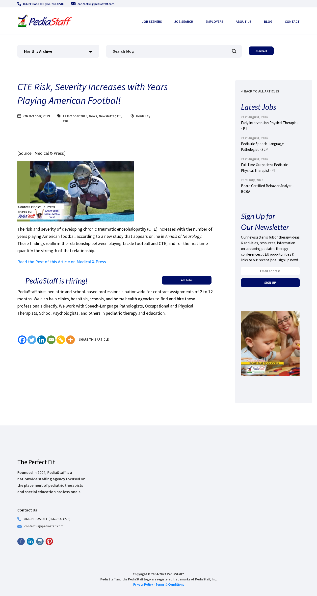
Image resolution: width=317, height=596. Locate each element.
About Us (244, 21)
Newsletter (107, 116)
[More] (70, 339)
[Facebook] (22, 339)
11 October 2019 (75, 116)
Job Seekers (152, 21)
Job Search (183, 21)
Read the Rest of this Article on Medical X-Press (61, 262)
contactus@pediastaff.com (96, 4)
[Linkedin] (41, 339)
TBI (65, 121)
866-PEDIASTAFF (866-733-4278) (43, 4)
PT (119, 116)
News (93, 116)
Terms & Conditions (170, 584)
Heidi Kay (143, 116)
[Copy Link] (60, 339)
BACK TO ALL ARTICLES (261, 91)
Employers (214, 21)
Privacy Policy (143, 584)
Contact (292, 21)
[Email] (51, 339)
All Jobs (186, 280)
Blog (268, 21)
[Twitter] (31, 339)
